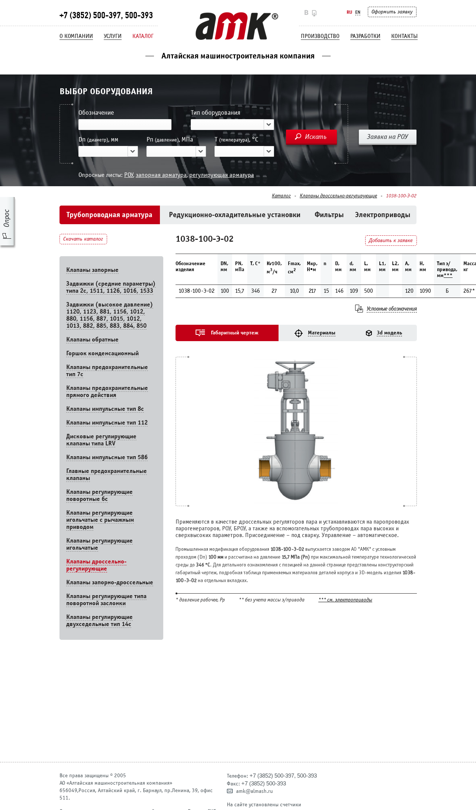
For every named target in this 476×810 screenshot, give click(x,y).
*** (448, 275)
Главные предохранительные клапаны (106, 474)
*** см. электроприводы (345, 600)
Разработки (365, 36)
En (357, 12)
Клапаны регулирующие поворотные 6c (99, 495)
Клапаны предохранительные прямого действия (107, 391)
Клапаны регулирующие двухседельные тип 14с (99, 620)
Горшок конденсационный (102, 353)
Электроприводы (383, 214)
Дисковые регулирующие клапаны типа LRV (101, 440)
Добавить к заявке (391, 240)
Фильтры (329, 214)
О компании (76, 36)
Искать (316, 137)
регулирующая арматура (221, 174)
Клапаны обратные (92, 339)
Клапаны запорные (92, 269)
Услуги (113, 36)
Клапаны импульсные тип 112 (107, 422)
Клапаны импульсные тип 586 (107, 457)
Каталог (143, 36)
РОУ (128, 174)
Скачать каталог (83, 239)
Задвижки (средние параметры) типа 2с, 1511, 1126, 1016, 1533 (111, 287)
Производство (320, 36)
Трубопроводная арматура (109, 214)
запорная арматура (161, 174)
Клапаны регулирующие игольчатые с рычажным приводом (100, 519)
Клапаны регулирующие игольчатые (99, 544)
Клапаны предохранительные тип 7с (107, 370)
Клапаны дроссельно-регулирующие (338, 196)
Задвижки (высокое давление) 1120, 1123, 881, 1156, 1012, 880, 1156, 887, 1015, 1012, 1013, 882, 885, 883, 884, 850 (109, 315)
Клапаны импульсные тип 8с (105, 408)
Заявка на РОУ (387, 137)
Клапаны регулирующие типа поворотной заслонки (106, 600)
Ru (349, 12)
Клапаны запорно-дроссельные (109, 582)
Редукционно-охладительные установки (234, 214)
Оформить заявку (392, 12)
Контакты (404, 36)
